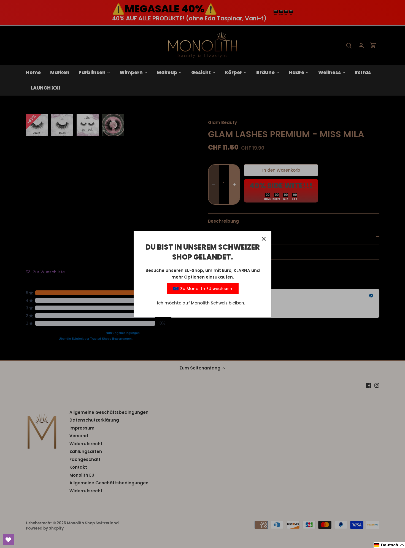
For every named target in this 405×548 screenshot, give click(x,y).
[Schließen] (264, 239)
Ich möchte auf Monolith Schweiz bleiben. (201, 303)
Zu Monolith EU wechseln (205, 288)
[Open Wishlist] (8, 539)
